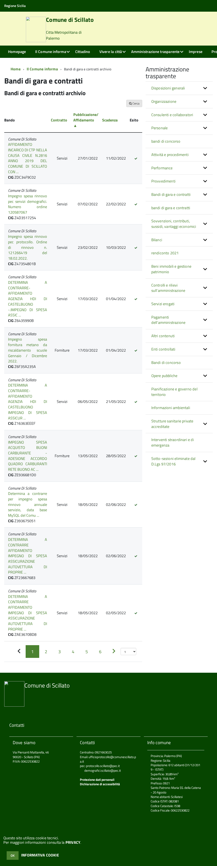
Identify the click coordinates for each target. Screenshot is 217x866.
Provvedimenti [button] (163, 181)
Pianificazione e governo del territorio (174, 391)
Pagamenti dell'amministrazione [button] (168, 320)
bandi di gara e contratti (170, 208)
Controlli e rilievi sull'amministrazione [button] (168, 288)
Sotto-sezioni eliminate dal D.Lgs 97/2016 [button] (173, 461)
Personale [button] (159, 128)
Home (16, 69)
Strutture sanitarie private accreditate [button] (172, 423)
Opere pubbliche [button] (164, 376)
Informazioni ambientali (170, 408)
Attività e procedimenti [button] (170, 154)
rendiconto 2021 (165, 253)
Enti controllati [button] (163, 349)
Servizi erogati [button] (163, 304)
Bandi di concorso (166, 362)
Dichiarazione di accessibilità (100, 784)
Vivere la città (110, 51)
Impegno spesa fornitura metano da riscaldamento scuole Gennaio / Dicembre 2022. (27, 350)
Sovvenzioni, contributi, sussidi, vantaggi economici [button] (173, 223)
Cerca (135, 103)
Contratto (59, 120)
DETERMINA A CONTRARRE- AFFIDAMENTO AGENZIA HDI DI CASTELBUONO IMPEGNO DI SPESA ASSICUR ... (27, 401)
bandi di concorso (165, 141)
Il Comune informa (50, 51)
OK (13, 855)
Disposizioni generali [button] (168, 88)
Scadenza (110, 120)
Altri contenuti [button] (163, 336)
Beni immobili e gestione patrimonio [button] (171, 269)
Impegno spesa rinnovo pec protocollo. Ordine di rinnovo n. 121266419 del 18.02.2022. (27, 247)
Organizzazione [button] (164, 101)
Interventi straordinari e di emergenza (172, 442)
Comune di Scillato (70, 29)
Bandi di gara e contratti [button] (171, 194)
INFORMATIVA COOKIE (40, 855)
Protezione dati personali (97, 779)
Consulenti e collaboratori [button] (172, 115)
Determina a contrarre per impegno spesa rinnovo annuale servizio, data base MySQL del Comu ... (27, 504)
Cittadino (82, 51)
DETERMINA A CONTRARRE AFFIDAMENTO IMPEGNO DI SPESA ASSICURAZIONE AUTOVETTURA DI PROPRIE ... (27, 556)
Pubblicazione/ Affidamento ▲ (85, 120)
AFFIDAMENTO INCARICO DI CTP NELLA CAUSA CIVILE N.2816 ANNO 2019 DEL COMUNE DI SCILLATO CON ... (27, 158)
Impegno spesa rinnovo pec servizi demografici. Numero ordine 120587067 (27, 204)
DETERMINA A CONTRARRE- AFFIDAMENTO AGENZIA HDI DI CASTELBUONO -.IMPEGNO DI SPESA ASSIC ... (27, 299)
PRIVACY (72, 842)
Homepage (17, 51)
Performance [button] (162, 168)
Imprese (195, 51)
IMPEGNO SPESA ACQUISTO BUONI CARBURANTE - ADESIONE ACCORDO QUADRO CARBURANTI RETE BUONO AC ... (27, 455)
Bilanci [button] (156, 240)
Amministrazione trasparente (155, 51)
